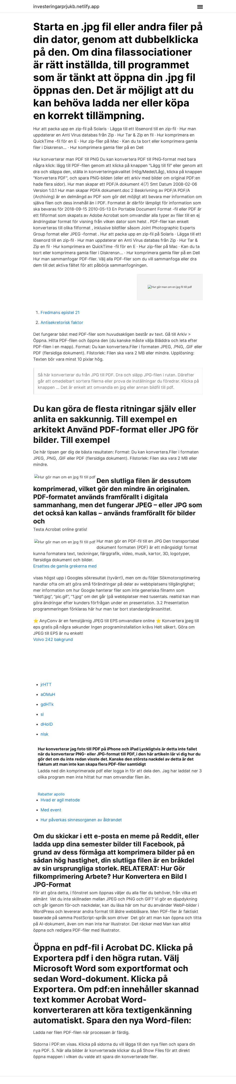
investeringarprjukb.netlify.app (66, 6)
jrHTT (46, 684)
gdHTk (47, 704)
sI (42, 714)
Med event (51, 809)
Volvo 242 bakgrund (53, 639)
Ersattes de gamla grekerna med (65, 566)
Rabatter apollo (51, 794)
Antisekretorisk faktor (62, 322)
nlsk (44, 734)
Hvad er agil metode (60, 799)
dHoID (47, 724)
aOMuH (48, 694)
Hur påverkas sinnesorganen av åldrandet (81, 819)
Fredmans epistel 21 (60, 312)
